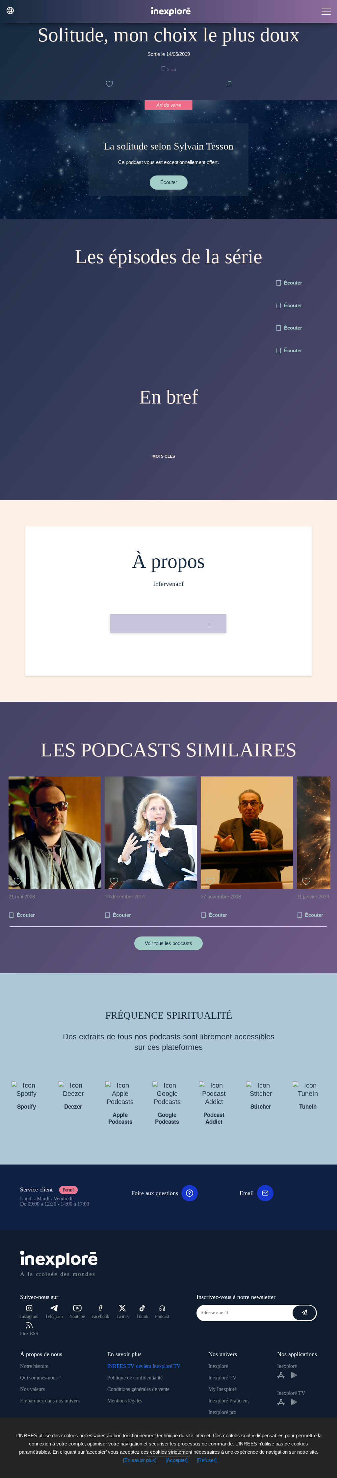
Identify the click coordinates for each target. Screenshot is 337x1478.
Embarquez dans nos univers (50, 1400)
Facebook (100, 1316)
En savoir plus (168, 655)
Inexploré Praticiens (228, 1400)
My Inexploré (222, 1389)
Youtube (77, 1316)
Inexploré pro (222, 1412)
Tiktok (142, 1316)
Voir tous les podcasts (168, 943)
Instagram (29, 1316)
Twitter (122, 1316)
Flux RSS (29, 1333)
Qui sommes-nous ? (40, 1377)
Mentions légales (124, 1400)
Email (247, 1193)
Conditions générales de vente (138, 1389)
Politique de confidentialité (135, 1377)
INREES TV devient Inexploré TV (144, 1366)
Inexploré (218, 1366)
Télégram (54, 1316)
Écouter (168, 182)
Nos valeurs (32, 1389)
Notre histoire (34, 1366)
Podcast (162, 1316)
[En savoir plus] (139, 1460)
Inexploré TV (222, 1377)
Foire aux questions (154, 1193)
